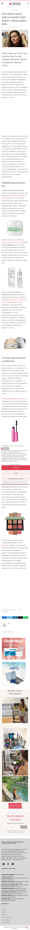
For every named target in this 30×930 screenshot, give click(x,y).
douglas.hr (5, 545)
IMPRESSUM (4, 914)
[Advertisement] (15, 116)
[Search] (28, 3)
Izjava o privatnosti (16, 482)
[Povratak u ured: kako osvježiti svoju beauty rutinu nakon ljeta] (15, 38)
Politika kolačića (7, 482)
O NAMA (3, 909)
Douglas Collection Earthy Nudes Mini (15, 484)
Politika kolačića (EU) (6, 920)
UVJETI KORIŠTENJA (6, 922)
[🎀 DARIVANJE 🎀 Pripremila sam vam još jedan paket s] (15, 736)
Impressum (24, 482)
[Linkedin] (13, 864)
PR (2, 27)
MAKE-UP (19, 609)
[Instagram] (8, 864)
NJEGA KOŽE (5, 611)
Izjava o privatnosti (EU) (6, 917)
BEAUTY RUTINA (6, 609)
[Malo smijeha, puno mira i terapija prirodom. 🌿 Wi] (15, 789)
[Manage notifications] (27, 927)
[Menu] (2, 3)
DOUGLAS (14, 609)
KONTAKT (3, 912)
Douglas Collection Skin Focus (12, 242)
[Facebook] (3, 864)
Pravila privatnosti (19, 832)
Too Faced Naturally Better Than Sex (14, 399)
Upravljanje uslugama (14, 464)
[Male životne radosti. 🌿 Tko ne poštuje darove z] (15, 710)
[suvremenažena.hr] (15, 3)
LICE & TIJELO (15, 10)
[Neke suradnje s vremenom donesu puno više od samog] (15, 763)
